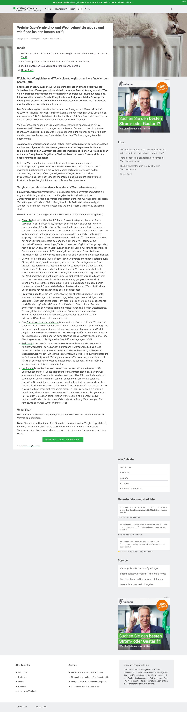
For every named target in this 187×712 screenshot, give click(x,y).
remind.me (125, 467)
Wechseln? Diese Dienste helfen (62, 439)
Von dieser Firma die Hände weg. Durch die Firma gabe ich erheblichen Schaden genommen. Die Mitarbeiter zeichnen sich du (143, 510)
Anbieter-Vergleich (66, 9)
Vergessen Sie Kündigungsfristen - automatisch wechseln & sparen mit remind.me (92, 2)
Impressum (22, 707)
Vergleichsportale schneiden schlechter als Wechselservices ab (55, 61)
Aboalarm (125, 483)
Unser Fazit (27, 70)
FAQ (89, 9)
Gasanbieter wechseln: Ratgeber (137, 584)
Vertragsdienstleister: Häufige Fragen (139, 568)
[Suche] (171, 9)
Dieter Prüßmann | (140, 551)
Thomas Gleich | (130, 534)
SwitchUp (125, 472)
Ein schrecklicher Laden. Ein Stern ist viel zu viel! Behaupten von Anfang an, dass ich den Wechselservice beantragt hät (142, 544)
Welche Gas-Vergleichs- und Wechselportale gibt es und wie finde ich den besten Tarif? (143, 151)
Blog (80, 9)
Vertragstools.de (27, 9)
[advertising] (144, 106)
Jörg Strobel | (129, 517)
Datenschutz (40, 707)
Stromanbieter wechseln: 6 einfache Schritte (143, 573)
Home (50, 9)
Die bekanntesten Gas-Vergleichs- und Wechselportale (50, 66)
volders (124, 478)
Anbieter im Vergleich (131, 488)
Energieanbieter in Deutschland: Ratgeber (141, 579)
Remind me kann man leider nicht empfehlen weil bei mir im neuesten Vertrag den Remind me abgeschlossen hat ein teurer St (143, 527)
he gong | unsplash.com (30, 446)
